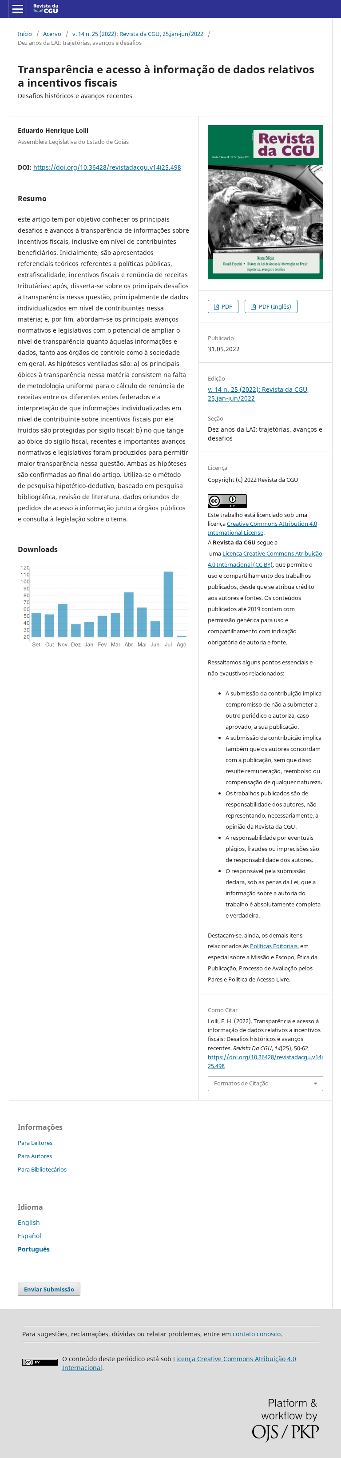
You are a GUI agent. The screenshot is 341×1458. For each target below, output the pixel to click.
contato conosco (257, 1334)
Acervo (52, 34)
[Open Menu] (18, 9)
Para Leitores (35, 1143)
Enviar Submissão (49, 1289)
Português (34, 1249)
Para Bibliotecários (42, 1169)
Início (25, 34)
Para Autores (35, 1156)
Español (29, 1236)
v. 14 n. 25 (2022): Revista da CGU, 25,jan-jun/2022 (137, 34)
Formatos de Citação (241, 1083)
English (29, 1222)
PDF (226, 306)
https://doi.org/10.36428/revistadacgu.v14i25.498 (107, 167)
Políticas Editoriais (273, 946)
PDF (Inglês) (274, 306)
